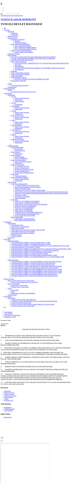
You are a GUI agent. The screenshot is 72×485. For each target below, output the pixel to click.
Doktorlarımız (18, 100)
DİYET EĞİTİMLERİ (21, 158)
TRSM (10, 90)
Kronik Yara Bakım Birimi (18, 160)
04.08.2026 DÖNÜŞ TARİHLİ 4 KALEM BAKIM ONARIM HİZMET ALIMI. (34, 255)
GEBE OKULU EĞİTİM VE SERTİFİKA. (27, 203)
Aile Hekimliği (15, 106)
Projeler (10, 84)
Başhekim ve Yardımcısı (18, 39)
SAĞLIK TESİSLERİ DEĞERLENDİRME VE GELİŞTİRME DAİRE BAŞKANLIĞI (40, 68)
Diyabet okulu (19, 149)
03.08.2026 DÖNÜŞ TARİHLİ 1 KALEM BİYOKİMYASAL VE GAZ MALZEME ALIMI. (37, 257)
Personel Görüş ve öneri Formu (20, 287)
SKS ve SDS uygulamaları (18, 61)
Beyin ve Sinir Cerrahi (17, 115)
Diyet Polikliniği (15, 155)
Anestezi (13, 111)
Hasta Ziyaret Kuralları (17, 228)
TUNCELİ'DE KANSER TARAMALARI (23, 299)
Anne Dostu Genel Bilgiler (22, 196)
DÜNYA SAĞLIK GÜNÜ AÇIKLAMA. (23, 306)
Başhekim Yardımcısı (20, 42)
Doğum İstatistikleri (20, 198)
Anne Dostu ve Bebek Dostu (19, 184)
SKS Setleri (18, 65)
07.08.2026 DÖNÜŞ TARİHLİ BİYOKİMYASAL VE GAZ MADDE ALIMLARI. (35, 250)
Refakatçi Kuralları (16, 234)
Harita (13, 291)
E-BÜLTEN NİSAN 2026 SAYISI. (21, 303)
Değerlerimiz (14, 35)
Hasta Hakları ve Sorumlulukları (20, 226)
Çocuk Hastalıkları (16, 125)
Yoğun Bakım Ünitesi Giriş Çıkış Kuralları (23, 231)
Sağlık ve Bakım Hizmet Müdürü (24, 52)
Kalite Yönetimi (12, 55)
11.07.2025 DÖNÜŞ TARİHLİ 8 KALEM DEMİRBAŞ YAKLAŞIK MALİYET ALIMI (36, 272)
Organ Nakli (14, 174)
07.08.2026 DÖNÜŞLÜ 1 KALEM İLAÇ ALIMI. (25, 247)
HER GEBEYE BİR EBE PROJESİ (25, 220)
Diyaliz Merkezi (15, 152)
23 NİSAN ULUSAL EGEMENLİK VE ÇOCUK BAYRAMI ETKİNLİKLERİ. (34, 301)
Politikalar (14, 71)
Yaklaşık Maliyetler (13, 260)
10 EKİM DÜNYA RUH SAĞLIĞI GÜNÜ (23, 92)
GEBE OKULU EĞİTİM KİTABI (24, 219)
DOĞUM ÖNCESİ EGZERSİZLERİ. (25, 206)
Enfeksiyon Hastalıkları (17, 139)
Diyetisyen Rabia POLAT (22, 171)
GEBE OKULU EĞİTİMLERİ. (24, 209)
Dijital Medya (8, 296)
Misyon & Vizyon (13, 36)
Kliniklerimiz (11, 95)
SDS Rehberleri (19, 69)
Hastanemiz (11, 31)
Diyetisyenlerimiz (19, 157)
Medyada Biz (11, 298)
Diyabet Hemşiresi (20, 150)
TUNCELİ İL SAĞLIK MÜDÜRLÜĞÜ (18, 19)
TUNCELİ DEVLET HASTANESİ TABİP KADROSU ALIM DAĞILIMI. (32, 304)
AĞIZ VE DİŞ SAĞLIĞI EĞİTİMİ (25, 215)
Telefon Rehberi (12, 295)
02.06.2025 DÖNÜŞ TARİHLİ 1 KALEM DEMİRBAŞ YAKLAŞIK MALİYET (34, 274)
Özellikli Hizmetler (13, 146)
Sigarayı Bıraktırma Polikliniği (19, 177)
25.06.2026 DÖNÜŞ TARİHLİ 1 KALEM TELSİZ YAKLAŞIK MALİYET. (33, 264)
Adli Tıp (13, 103)
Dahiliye (13, 134)
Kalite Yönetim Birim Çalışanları (20, 73)
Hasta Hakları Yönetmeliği (18, 81)
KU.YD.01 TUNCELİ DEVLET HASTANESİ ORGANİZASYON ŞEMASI (33, 57)
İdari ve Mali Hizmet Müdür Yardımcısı (26, 47)
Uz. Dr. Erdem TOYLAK (22, 166)
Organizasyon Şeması (14, 54)
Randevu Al (11, 238)
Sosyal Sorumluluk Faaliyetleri (19, 85)
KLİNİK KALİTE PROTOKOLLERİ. (22, 60)
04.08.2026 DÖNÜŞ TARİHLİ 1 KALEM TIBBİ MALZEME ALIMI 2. (32, 252)
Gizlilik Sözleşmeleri (17, 76)
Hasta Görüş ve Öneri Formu (19, 285)
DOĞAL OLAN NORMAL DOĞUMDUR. (27, 201)
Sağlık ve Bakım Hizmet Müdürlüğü (21, 50)
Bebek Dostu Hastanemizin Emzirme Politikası (28, 187)
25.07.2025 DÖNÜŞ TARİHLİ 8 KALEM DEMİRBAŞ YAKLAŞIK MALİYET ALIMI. (36, 269)
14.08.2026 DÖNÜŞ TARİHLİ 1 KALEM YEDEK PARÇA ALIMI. (30, 242)
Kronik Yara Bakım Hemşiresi (23, 161)
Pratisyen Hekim (19, 101)
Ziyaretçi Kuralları (16, 236)
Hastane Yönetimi (13, 38)
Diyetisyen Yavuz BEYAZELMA (24, 169)
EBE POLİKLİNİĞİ (17, 217)
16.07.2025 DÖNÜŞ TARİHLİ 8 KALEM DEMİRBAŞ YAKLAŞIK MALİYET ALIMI (36, 271)
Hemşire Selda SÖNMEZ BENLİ (24, 173)
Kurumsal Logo (12, 87)
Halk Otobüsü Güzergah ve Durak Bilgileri (23, 293)
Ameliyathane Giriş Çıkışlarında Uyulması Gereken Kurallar (28, 230)
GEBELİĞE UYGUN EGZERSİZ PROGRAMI (28, 212)
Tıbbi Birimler (8, 93)
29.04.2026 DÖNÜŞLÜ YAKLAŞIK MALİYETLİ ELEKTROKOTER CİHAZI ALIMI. (36, 266)
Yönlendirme (8, 222)
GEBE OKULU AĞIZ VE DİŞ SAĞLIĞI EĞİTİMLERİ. (31, 204)
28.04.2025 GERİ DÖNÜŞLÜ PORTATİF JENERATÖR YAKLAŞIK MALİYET (34, 276)
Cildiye (13, 120)
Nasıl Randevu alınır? (17, 225)
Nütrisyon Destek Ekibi (17, 165)
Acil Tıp (13, 96)
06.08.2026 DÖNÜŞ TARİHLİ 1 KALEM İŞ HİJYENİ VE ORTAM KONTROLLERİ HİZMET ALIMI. (41, 249)
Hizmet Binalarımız (9, 88)
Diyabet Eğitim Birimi (17, 147)
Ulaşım (10, 288)
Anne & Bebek (12, 182)
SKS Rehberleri (19, 66)
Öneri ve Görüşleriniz (14, 284)
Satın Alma (7, 239)
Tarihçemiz (14, 33)
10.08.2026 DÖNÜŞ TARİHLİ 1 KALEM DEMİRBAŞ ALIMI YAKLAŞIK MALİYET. (36, 261)
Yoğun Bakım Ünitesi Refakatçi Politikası (22, 233)
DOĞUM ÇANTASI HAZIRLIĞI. (25, 207)
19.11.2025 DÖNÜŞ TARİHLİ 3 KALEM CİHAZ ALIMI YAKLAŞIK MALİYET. (35, 268)
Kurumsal (7, 30)
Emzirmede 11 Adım (20, 195)
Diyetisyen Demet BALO (22, 168)
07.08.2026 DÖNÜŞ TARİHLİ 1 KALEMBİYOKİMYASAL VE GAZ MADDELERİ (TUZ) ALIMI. (40, 245)
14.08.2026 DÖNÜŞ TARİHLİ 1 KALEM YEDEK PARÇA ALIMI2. (31, 244)
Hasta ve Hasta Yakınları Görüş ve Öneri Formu (21, 280)
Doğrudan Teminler (13, 241)
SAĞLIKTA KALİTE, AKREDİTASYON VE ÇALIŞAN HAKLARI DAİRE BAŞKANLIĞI (42, 63)
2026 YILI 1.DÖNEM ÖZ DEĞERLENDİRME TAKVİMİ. (32, 79)
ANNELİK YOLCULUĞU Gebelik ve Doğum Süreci (30, 190)
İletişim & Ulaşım (9, 279)
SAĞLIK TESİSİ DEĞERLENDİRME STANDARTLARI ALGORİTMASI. (33, 58)
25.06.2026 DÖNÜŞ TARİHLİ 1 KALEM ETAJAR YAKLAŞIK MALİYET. (33, 263)
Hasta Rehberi (12, 223)
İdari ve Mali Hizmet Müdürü (23, 46)
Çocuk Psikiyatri (15, 130)
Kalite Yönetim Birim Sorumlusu (20, 74)
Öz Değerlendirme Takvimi (18, 77)
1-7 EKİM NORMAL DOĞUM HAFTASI (27, 185)
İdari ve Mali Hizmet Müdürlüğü (20, 44)
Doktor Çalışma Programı (22, 98)
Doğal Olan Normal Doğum (22, 188)
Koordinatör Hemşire (21, 176)
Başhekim (17, 41)
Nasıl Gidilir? (15, 290)
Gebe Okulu (14, 199)
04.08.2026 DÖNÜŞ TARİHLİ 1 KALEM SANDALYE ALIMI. (29, 253)
